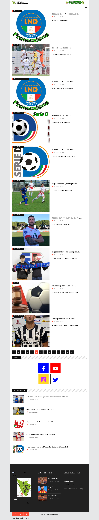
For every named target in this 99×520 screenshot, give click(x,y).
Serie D (16, 44)
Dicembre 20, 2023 (59, 51)
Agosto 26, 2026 (54, 481)
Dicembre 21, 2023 (59, 17)
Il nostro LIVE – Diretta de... (63, 82)
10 (58, 352)
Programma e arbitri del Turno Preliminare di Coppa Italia (47, 447)
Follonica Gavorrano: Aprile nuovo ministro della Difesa (47, 397)
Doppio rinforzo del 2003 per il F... (66, 252)
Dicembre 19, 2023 (59, 186)
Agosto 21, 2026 (32, 449)
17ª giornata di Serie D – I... (63, 116)
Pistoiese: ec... (53, 495)
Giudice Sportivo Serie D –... (64, 286)
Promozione (17, 10)
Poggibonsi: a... (53, 487)
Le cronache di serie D (61, 48)
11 (63, 352)
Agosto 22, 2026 (33, 399)
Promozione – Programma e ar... (65, 14)
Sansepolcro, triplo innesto (63, 319)
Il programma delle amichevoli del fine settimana (44, 422)
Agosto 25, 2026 (54, 490)
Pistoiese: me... (53, 478)
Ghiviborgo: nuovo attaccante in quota (40, 434)
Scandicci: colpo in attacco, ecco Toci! (40, 409)
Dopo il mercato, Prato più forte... (66, 184)
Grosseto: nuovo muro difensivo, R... (67, 218)
